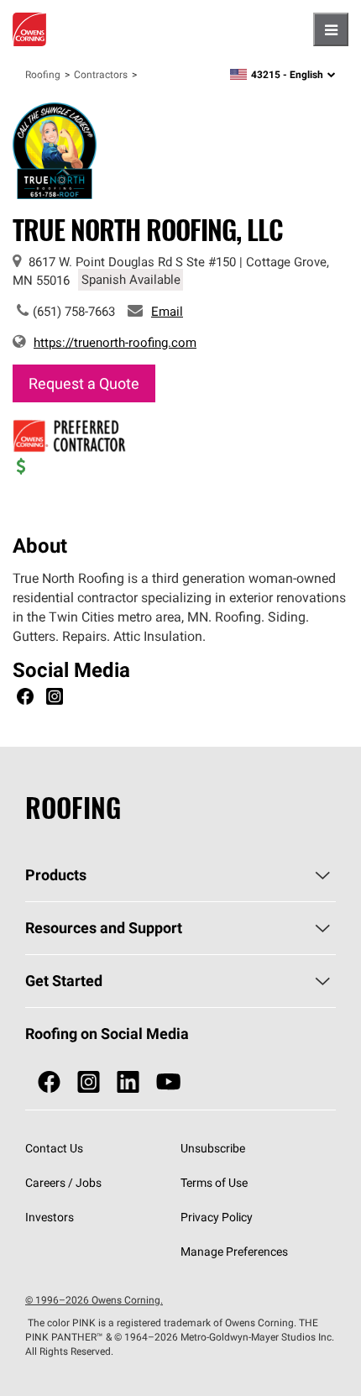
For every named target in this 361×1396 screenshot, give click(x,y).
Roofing (42, 74)
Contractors (101, 74)
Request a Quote (84, 383)
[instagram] (88, 1082)
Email (167, 311)
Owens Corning (29, 29)
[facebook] (49, 1082)
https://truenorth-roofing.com (115, 342)
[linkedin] (128, 1082)
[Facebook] (25, 699)
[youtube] (168, 1082)
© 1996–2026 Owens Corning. (94, 1300)
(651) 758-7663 (74, 311)
